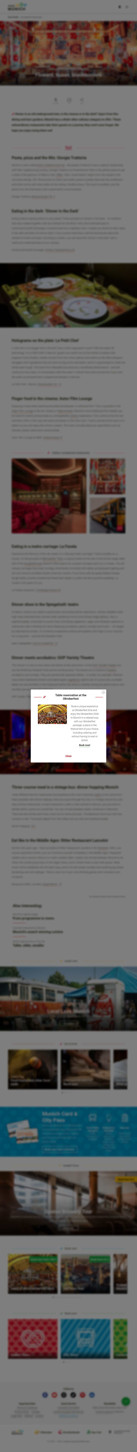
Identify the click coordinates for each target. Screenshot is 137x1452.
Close (68, 756)
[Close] (103, 692)
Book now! (84, 745)
